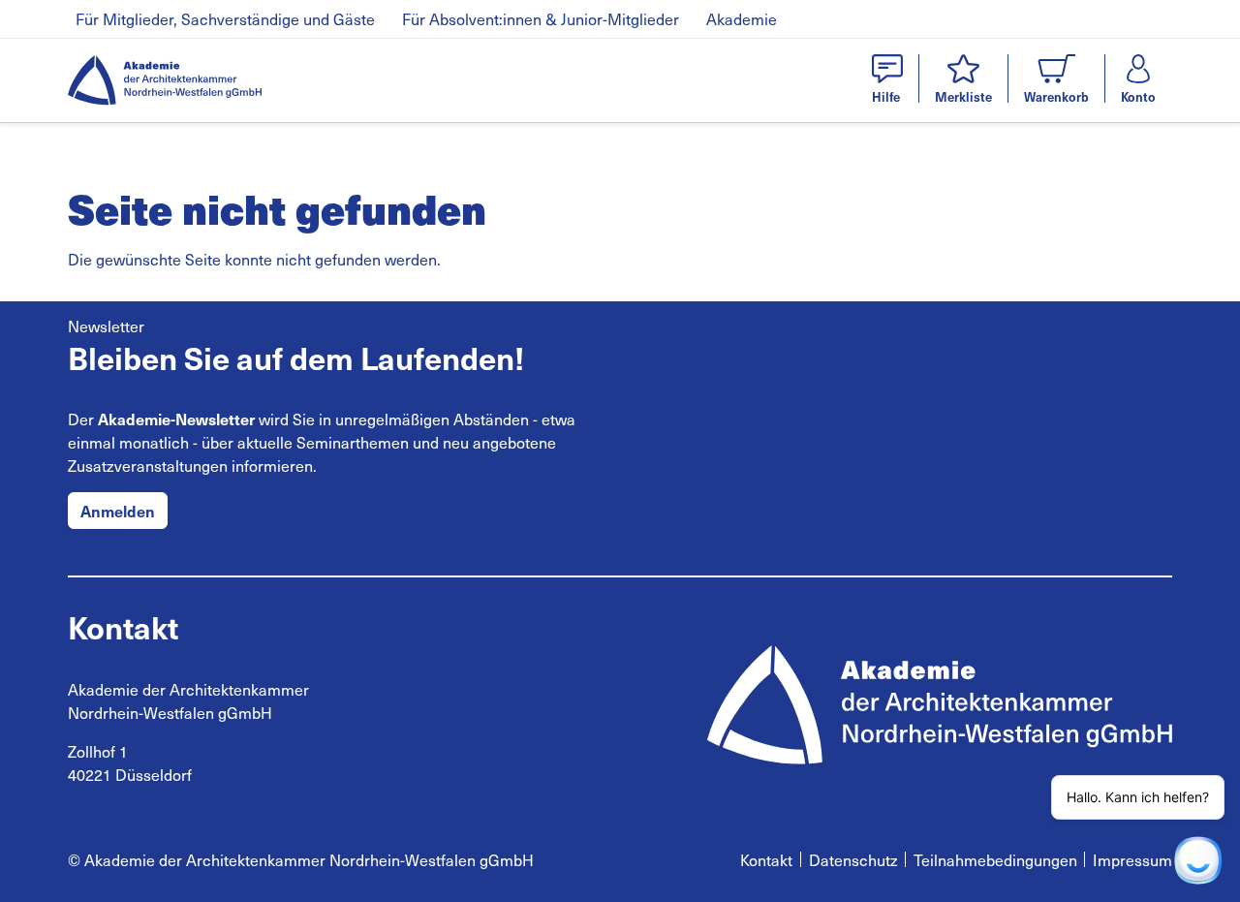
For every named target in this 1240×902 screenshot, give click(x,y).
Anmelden (117, 510)
